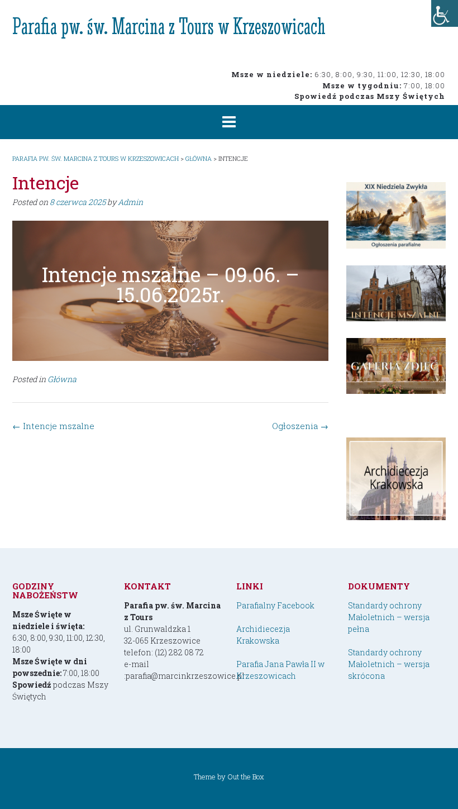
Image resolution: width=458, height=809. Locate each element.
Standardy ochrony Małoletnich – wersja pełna (389, 617)
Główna (62, 379)
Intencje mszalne (53, 425)
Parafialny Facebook (275, 605)
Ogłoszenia (300, 425)
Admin (130, 202)
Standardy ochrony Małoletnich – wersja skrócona (389, 664)
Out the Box (245, 777)
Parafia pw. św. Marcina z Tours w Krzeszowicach (169, 26)
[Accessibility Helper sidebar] (444, 13)
